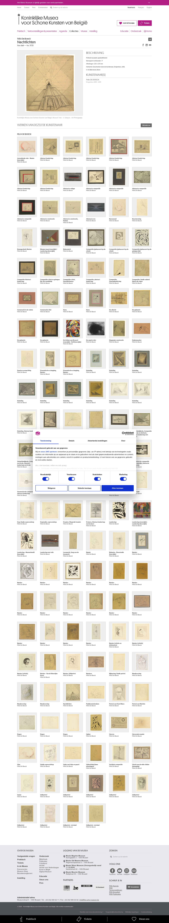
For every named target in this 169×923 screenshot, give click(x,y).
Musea (84, 31)
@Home (148, 31)
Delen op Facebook (143, 45)
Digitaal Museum (45, 872)
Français (141, 7)
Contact (26, 7)
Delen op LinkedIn (146, 45)
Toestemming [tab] (45, 441)
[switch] (71, 479)
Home (19, 7)
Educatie (124, 31)
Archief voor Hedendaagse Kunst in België (49, 868)
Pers (33, 7)
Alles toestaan (117, 488)
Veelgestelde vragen (26, 856)
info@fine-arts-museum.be (89, 900)
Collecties (73, 31)
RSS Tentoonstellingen (115, 889)
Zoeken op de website (51, 8)
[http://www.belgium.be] (75, 888)
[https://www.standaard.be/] (100, 887)
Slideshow (146, 125)
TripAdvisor (133, 874)
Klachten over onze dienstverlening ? (91, 912)
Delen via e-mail (150, 45)
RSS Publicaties (115, 894)
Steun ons (43, 879)
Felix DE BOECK (93, 81)
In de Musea (22, 866)
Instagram (127, 874)
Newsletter (135, 887)
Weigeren (51, 488)
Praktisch (21, 31)
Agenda (63, 31)
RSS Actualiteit (114, 892)
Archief (41, 865)
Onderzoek (136, 31)
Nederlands (131, 7)
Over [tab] (123, 441)
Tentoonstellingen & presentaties (42, 31)
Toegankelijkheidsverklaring (114, 912)
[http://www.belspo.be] (66, 888)
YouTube (119, 874)
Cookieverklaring (146, 912)
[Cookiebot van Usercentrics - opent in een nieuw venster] (124, 433)
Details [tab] (71, 441)
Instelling (93, 31)
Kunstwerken (150, 39)
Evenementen (43, 7)
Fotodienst (43, 863)
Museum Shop (22, 871)
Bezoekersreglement (24, 873)
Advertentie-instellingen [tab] (97, 441)
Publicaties (43, 861)
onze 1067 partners (49, 452)
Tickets (146, 23)
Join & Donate (128, 23)
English (149, 7)
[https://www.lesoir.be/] (87, 885)
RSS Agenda (114, 886)
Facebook (112, 874)
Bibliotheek (43, 859)
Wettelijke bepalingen (132, 912)
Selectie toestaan (84, 488)
